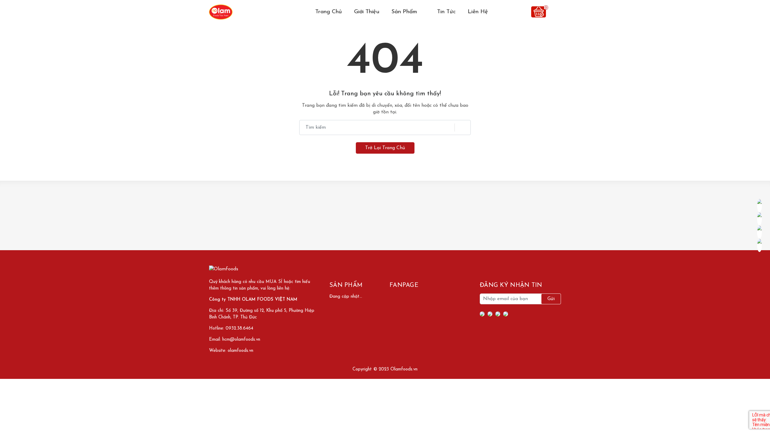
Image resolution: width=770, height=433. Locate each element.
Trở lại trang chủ (385, 148)
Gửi (551, 298)
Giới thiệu (366, 12)
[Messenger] (490, 314)
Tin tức (446, 12)
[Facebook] (482, 314)
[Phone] (497, 314)
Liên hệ (478, 12)
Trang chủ (328, 12)
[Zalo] (505, 314)
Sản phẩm (405, 12)
